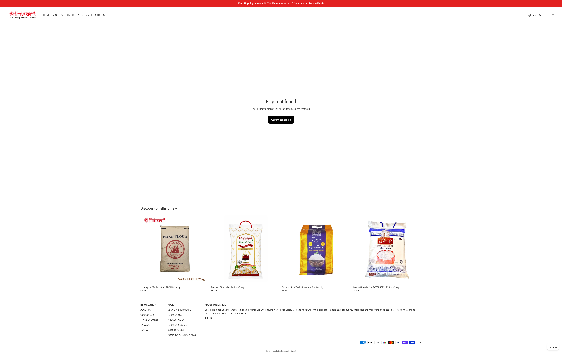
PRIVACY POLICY (176, 319)
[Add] (205, 279)
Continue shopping (281, 119)
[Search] (540, 15)
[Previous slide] (286, 250)
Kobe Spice (276, 350)
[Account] (546, 15)
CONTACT (145, 329)
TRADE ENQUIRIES (149, 319)
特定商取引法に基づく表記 (182, 334)
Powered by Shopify (289, 350)
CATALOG (145, 324)
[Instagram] (211, 318)
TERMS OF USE (175, 314)
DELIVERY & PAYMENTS (179, 309)
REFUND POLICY (176, 329)
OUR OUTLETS (147, 314)
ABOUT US (145, 309)
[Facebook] (206, 318)
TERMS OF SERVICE (177, 324)
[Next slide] (346, 250)
